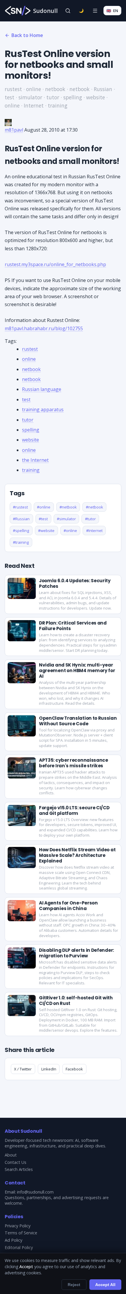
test (26, 399)
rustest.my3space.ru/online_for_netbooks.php (55, 264)
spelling (30, 430)
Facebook (74, 1069)
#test (43, 518)
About (11, 1155)
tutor (27, 420)
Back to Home (27, 35)
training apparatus (43, 409)
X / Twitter (23, 1069)
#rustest (20, 507)
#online (43, 507)
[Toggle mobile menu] (95, 10)
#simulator (66, 518)
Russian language (41, 389)
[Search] (67, 10)
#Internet (94, 530)
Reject (74, 1284)
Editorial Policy (19, 1247)
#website (46, 530)
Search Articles (19, 1169)
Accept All (105, 1284)
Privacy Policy (17, 1225)
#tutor (90, 518)
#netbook (68, 507)
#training (21, 542)
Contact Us (15, 1162)
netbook (31, 369)
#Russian (21, 518)
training (31, 470)
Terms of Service (21, 1233)
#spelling (21, 530)
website (30, 440)
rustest (30, 349)
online (29, 359)
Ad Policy (13, 1240)
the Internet (35, 460)
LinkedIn (48, 1069)
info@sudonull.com (35, 1192)
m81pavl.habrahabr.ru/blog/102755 (44, 328)
